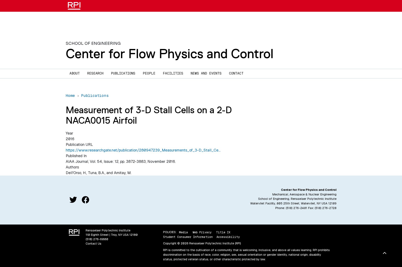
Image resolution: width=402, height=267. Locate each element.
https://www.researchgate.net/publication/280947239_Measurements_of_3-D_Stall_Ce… (143, 150)
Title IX (223, 232)
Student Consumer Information (188, 237)
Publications (123, 73)
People (149, 73)
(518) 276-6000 (97, 239)
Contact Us (93, 243)
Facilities (173, 73)
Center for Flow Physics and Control (169, 54)
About (75, 73)
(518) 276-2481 (296, 208)
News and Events (206, 73)
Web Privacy (202, 232)
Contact (236, 73)
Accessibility (228, 237)
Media (183, 232)
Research (95, 73)
